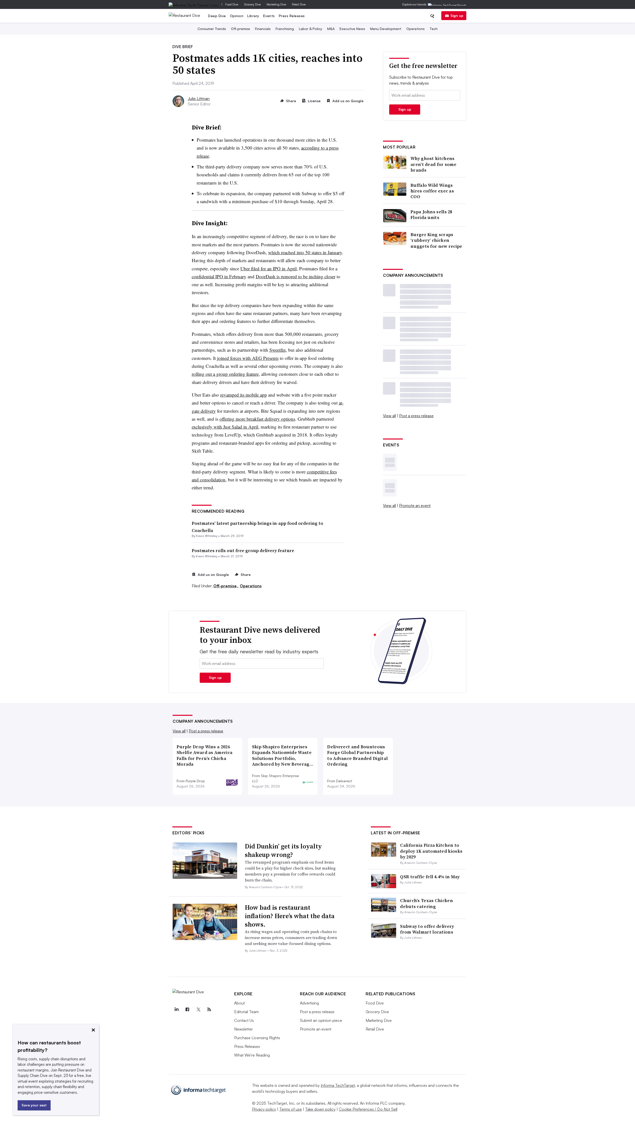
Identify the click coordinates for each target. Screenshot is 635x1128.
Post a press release (416, 415)
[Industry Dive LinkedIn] (176, 1009)
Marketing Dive (276, 4)
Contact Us (244, 1020)
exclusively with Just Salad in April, (225, 427)
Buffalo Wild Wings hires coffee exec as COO (432, 191)
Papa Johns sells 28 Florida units (431, 214)
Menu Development (385, 29)
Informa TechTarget (338, 1085)
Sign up (456, 15)
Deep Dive (217, 16)
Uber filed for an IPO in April (268, 268)
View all (389, 415)
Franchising (285, 29)
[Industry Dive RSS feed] (209, 1009)
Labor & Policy (310, 29)
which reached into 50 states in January (305, 252)
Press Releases (292, 16)
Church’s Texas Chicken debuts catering (426, 903)
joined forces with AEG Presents (248, 358)
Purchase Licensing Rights (257, 1037)
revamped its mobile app (243, 395)
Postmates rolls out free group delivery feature (243, 550)
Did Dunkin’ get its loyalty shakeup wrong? (283, 850)
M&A (331, 29)
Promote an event (415, 505)
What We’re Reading (252, 1055)
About (239, 1003)
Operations (415, 29)
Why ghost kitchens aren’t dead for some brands (433, 164)
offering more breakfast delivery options (257, 419)
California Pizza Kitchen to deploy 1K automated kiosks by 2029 (431, 851)
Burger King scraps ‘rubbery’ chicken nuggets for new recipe (436, 240)
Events (269, 16)
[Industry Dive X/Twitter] (198, 1009)
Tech (434, 29)
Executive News (352, 29)
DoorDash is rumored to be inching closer (295, 276)
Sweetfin (277, 350)
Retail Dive (299, 4)
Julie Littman (199, 98)
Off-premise (240, 29)
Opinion (237, 16)
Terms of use (290, 1109)
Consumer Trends (211, 29)
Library (253, 16)
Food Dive (231, 4)
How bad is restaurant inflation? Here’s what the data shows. (290, 916)
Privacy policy (264, 1109)
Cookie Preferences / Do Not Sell (368, 1109)
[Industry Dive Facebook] (187, 1009)
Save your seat (34, 1105)
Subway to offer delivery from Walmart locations (427, 929)
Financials (263, 29)
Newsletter (243, 1029)
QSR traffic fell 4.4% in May (430, 877)
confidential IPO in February (219, 276)
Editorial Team (246, 1011)
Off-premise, (226, 585)
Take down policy (320, 1109)
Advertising (309, 1003)
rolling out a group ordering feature (225, 374)
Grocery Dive (252, 4)
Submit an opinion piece (321, 1020)
